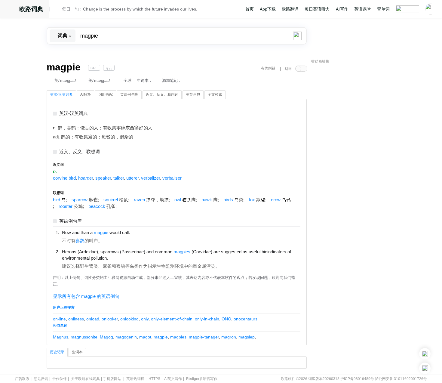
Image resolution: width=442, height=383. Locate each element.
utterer (132, 178)
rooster (65, 206)
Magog (106, 337)
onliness (76, 319)
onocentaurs (245, 319)
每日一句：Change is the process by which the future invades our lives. (129, 9)
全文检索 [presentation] (215, 94)
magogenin (126, 337)
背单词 (383, 9)
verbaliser (172, 178)
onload (92, 319)
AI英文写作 (173, 379)
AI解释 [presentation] (85, 94)
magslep (246, 337)
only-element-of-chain (171, 319)
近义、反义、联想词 (79, 152)
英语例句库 (70, 221)
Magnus (60, 337)
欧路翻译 (290, 9)
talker (118, 178)
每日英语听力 (317, 9)
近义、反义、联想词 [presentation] (162, 94)
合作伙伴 (59, 379)
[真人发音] (140, 232)
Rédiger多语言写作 (201, 379)
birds (228, 199)
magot (145, 337)
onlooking (129, 319)
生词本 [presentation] (77, 352)
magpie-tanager (204, 337)
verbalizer (150, 178)
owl (177, 199)
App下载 (268, 9)
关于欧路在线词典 (85, 379)
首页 (249, 9)
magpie (161, 337)
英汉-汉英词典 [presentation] (61, 94)
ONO (226, 319)
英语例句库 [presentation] (129, 94)
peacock (96, 206)
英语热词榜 (135, 379)
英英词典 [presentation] (193, 94)
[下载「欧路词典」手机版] (425, 354)
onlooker (110, 319)
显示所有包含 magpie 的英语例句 (86, 296)
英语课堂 (362, 9)
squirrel (110, 199)
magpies (178, 337)
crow (276, 199)
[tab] (61, 94)
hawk (206, 199)
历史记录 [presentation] (57, 352)
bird (56, 199)
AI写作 (342, 9)
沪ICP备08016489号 (357, 379)
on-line (59, 319)
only (145, 319)
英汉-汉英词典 (73, 113)
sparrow (79, 199)
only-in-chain (207, 319)
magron (228, 337)
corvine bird (64, 178)
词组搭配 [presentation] (105, 94)
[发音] (57, 10)
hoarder (85, 178)
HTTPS (154, 379)
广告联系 (22, 379)
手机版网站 (112, 379)
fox (252, 199)
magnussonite (84, 337)
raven (139, 199)
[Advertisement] (356, 158)
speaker (103, 178)
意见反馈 (41, 379)
